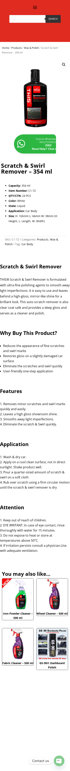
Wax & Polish (31, 48)
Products (16, 48)
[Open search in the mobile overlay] (35, 19)
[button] (63, 64)
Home (5, 48)
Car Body (27, 244)
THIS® (4, 279)
